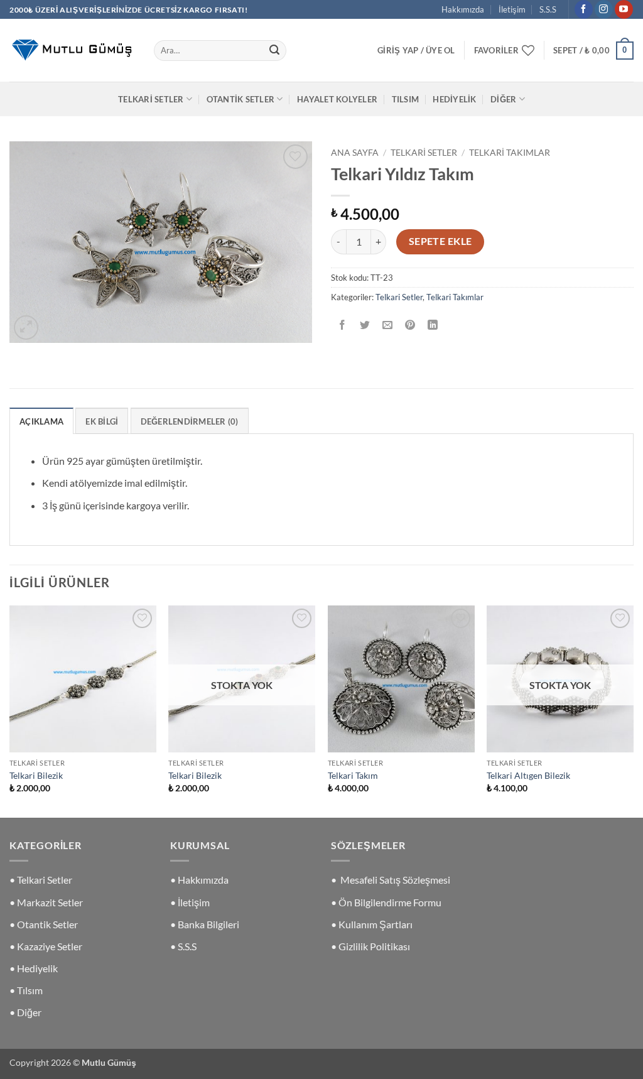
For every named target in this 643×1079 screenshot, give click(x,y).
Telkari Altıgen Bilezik (528, 775)
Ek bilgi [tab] (101, 421)
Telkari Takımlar (509, 153)
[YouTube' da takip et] (624, 9)
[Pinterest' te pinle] (410, 325)
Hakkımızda (462, 9)
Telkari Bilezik (36, 775)
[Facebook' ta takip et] (584, 9)
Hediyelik (454, 99)
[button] (416, 50)
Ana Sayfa (355, 153)
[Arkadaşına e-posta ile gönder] (387, 325)
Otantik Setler (241, 99)
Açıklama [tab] (41, 421)
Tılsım (405, 99)
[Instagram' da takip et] (604, 9)
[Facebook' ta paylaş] (342, 325)
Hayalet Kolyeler (337, 99)
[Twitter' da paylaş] (365, 325)
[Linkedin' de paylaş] (433, 325)
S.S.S (547, 9)
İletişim (512, 9)
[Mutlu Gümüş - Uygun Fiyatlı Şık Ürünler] (72, 50)
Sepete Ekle (440, 241)
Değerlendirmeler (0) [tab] (190, 421)
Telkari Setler (151, 99)
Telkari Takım (353, 775)
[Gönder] (274, 51)
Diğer (503, 99)
